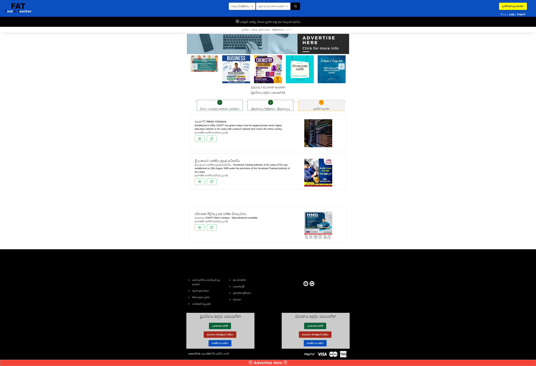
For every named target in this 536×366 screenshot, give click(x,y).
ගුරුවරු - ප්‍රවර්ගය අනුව (261, 30)
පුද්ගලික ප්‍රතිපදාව (242, 293)
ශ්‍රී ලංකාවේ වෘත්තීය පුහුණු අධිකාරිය (217, 160)
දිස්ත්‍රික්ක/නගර (278, 30)
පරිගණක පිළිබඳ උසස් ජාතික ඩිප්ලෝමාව (220, 213)
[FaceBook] (305, 283)
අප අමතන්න (239, 280)
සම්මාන (237, 299)
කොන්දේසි (238, 286)
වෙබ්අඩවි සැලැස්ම (201, 304)
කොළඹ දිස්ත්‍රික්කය (240, 6)
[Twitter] (311, 283)
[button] (513, 6)
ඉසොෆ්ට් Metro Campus (210, 121)
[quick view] (199, 138)
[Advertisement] (268, 199)
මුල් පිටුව (245, 30)
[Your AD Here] (268, 43)
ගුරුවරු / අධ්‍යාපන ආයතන (271, 6)
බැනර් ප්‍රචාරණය (200, 290)
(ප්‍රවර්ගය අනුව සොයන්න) (268, 90)
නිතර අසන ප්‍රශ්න (201, 297)
